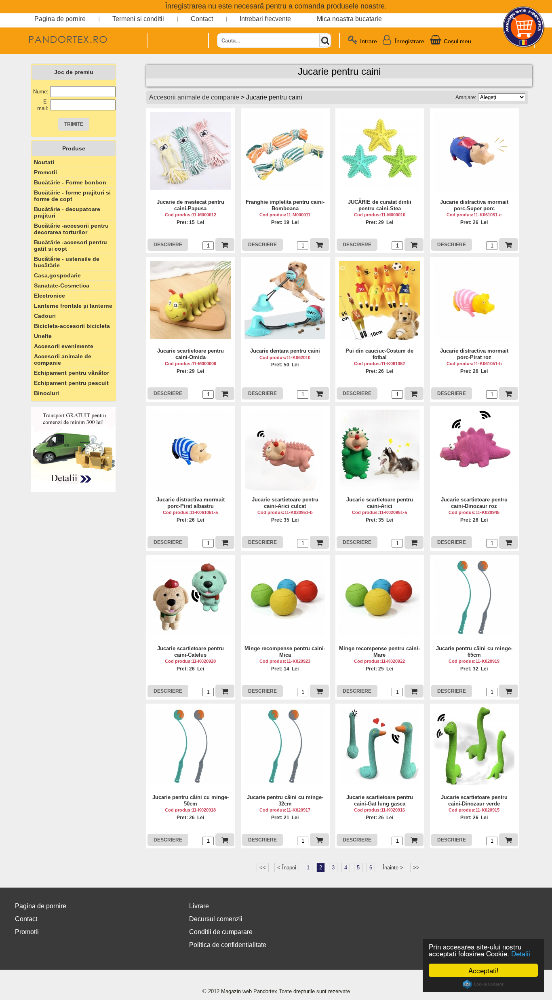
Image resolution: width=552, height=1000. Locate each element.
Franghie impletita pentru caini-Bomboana (285, 205)
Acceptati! (483, 970)
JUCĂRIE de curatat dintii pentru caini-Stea (379, 205)
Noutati (44, 162)
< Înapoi (286, 868)
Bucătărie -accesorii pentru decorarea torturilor (71, 228)
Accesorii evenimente (63, 346)
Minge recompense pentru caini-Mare (379, 651)
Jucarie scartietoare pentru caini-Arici (379, 503)
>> (416, 868)
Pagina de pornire (60, 18)
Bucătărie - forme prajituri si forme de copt (72, 195)
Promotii (45, 172)
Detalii (520, 953)
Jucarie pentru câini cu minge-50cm (190, 800)
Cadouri (45, 316)
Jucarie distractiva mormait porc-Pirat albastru (190, 503)
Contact (202, 18)
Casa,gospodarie (57, 275)
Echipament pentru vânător (71, 373)
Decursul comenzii (215, 918)
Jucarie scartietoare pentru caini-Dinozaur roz (474, 503)
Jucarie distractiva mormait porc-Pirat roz (474, 354)
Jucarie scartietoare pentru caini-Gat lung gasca (379, 800)
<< (262, 868)
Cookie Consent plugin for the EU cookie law (483, 984)
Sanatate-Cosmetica (61, 285)
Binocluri (46, 393)
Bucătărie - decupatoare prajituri (67, 212)
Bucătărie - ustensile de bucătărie (66, 262)
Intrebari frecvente (265, 18)
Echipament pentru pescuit (71, 383)
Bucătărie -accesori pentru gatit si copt (70, 245)
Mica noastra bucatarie (349, 18)
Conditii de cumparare (221, 931)
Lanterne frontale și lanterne (73, 305)
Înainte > (393, 868)
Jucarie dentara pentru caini (285, 351)
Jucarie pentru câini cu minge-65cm (474, 651)
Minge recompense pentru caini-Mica (284, 651)
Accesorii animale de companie (62, 359)
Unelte (43, 336)
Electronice (49, 295)
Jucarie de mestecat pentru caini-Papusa (190, 205)
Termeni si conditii (138, 18)
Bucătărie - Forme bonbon (70, 182)
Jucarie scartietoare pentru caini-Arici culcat (285, 503)
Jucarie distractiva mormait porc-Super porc (474, 205)
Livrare (199, 906)
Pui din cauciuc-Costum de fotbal (379, 354)
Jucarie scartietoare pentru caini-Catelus (190, 651)
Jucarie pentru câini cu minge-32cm (285, 800)
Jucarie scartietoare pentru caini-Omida (190, 354)
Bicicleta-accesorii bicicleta (72, 326)
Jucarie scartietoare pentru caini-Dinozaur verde (474, 800)
